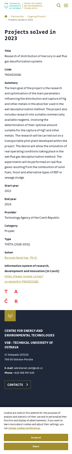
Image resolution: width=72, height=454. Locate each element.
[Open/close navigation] (66, 5)
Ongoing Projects (37, 16)
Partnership (17, 16)
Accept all (36, 437)
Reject (36, 446)
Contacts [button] (15, 385)
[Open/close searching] (59, 6)
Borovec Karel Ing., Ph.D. (21, 257)
